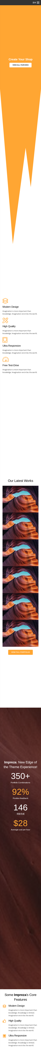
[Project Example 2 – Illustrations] (20, 633)
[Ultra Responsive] (20, 340)
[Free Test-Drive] (20, 359)
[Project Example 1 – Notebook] (20, 552)
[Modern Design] (20, 301)
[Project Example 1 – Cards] (20, 606)
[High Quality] (20, 320)
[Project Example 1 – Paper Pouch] (20, 579)
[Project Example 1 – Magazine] (20, 499)
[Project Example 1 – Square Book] (20, 526)
